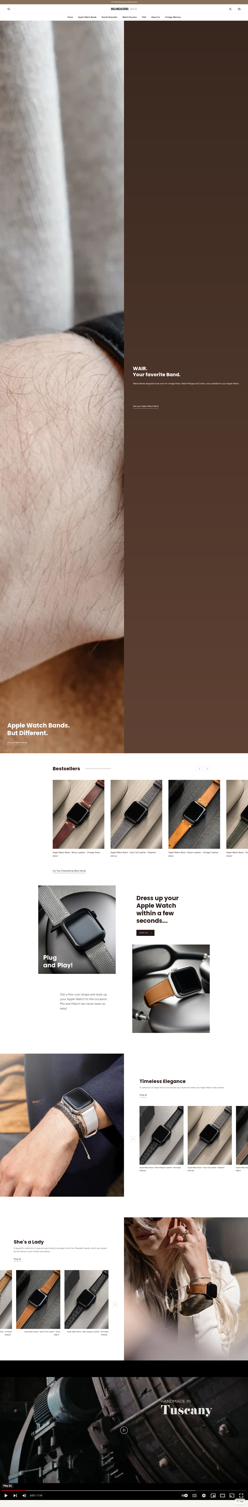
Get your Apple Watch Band (145, 406)
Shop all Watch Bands (17, 742)
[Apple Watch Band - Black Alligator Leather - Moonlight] (162, 1135)
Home (70, 17)
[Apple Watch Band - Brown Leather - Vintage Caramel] (194, 814)
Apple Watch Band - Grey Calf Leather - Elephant (133, 852)
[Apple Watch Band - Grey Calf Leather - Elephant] (136, 814)
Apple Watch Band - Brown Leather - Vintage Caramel (193, 852)
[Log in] (230, 9)
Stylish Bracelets (109, 17)
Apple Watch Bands (87, 17)
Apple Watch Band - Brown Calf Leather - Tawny (42, 1332)
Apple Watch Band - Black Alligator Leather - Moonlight (160, 1168)
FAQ (144, 17)
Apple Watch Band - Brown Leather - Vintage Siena (76, 852)
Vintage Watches (173, 17)
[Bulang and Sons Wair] (124, 9)
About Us (155, 17)
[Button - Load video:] (124, 1430)
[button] (8, 9)
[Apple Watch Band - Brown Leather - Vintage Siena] (78, 814)
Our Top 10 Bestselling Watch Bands (69, 871)
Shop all (143, 1095)
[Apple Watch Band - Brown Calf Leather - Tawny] (38, 1299)
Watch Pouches (129, 17)
